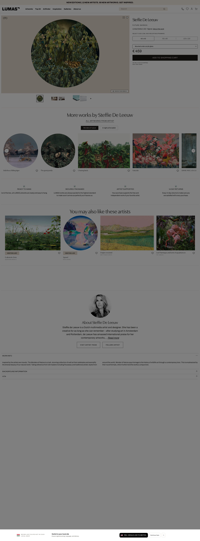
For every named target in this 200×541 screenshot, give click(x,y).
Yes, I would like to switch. (135, 535)
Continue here (154, 535)
